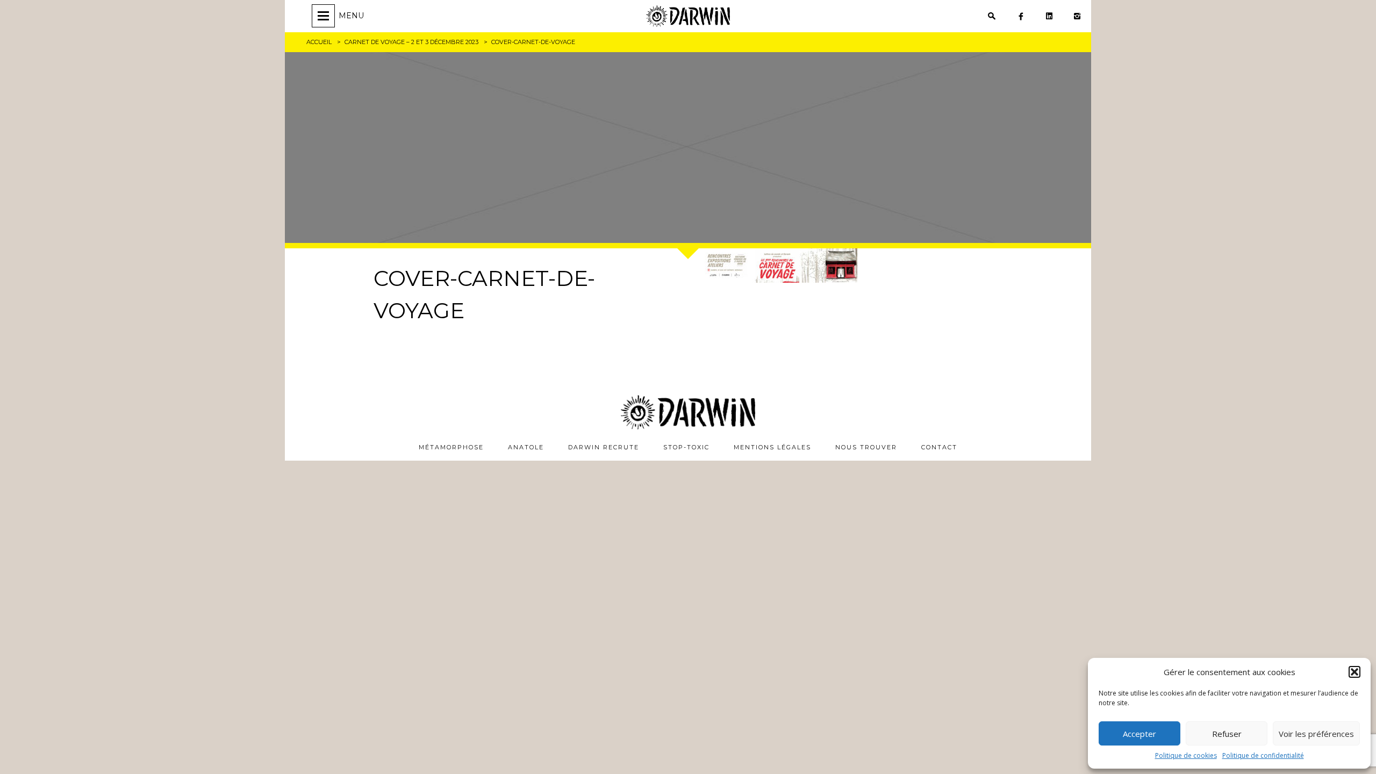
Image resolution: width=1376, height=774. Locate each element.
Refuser (1227, 733)
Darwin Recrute (603, 447)
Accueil (319, 42)
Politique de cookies (1186, 755)
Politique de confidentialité (1263, 755)
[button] (1354, 671)
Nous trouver (866, 447)
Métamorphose (451, 447)
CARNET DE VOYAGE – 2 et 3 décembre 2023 (411, 42)
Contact (939, 447)
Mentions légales (772, 447)
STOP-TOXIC (686, 447)
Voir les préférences (1316, 733)
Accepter (1139, 733)
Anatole (526, 447)
